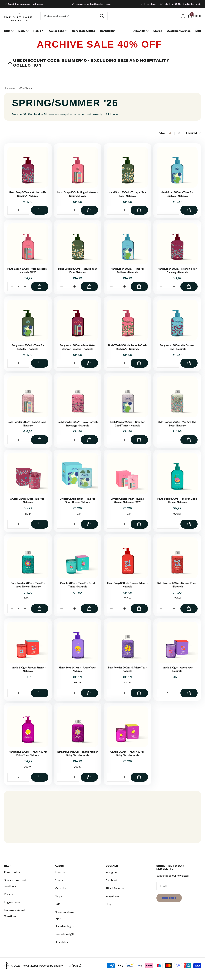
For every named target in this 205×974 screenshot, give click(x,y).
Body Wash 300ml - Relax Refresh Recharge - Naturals (127, 347)
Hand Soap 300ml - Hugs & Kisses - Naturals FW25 (77, 194)
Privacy (8, 894)
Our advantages (64, 926)
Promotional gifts (65, 934)
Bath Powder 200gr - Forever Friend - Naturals (177, 584)
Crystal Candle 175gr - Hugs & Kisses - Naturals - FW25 (127, 500)
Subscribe (169, 898)
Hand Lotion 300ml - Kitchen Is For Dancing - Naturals (177, 270)
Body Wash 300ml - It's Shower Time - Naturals (177, 347)
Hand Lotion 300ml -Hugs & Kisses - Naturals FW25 (27, 270)
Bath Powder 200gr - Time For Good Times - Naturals (127, 423)
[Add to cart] (39, 210)
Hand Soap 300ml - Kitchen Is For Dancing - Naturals (28, 194)
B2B (198, 31)
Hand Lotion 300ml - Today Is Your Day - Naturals (77, 270)
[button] (24, 210)
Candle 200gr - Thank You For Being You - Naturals (127, 753)
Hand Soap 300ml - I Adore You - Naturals (77, 669)
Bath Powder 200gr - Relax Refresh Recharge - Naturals (78, 423)
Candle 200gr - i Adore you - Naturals (177, 669)
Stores (157, 31)
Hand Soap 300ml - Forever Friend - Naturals (127, 584)
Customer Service (179, 31)
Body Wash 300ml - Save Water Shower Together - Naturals (77, 347)
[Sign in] (183, 16)
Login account (12, 902)
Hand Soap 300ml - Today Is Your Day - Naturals (127, 194)
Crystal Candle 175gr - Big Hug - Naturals (28, 500)
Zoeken (102, 16)
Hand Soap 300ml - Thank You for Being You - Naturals (28, 753)
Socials (112, 866)
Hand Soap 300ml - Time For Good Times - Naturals (177, 500)
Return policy (12, 872)
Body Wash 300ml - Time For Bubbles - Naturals (28, 347)
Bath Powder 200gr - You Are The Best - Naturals (177, 423)
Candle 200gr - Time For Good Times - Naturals (77, 584)
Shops (58, 896)
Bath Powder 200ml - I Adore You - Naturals (127, 669)
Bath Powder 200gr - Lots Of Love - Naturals (28, 423)
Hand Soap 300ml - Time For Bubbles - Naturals (177, 194)
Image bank (112, 896)
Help (7, 866)
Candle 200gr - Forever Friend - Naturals (28, 669)
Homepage (9, 88)
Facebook (111, 880)
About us (60, 872)
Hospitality (107, 31)
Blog (108, 904)
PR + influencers (115, 888)
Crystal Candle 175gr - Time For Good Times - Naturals (77, 500)
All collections (9, 34)
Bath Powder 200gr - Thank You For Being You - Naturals (77, 753)
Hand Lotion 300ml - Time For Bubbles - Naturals (127, 270)
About (60, 866)
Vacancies (61, 888)
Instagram (112, 872)
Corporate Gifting (83, 31)
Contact (60, 880)
